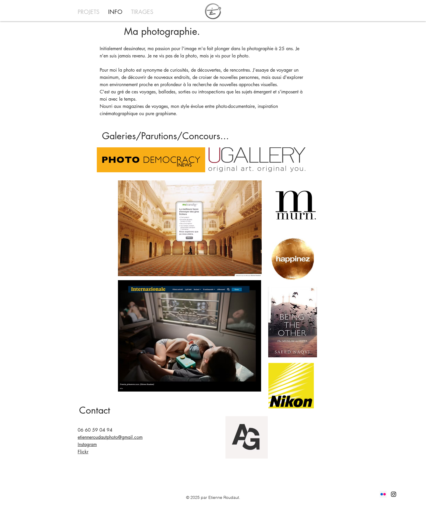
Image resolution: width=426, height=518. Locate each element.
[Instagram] (393, 494)
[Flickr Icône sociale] (383, 494)
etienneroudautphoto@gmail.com (110, 437)
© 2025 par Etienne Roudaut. (213, 497)
